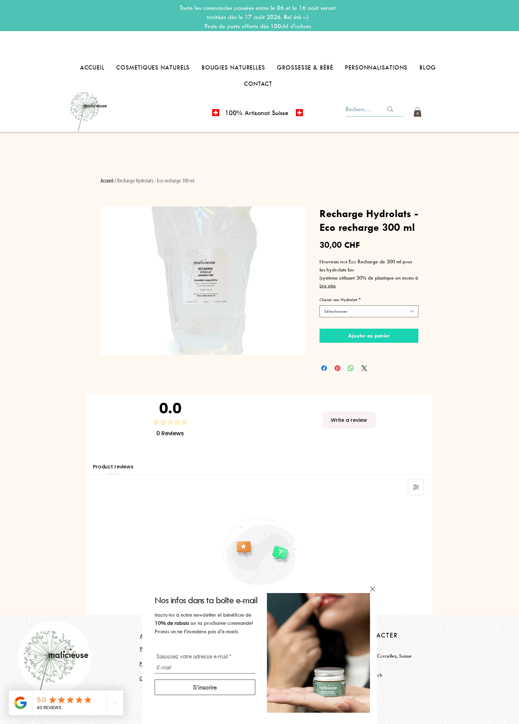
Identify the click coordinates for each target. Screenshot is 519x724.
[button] (372, 589)
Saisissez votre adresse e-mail (192, 656)
